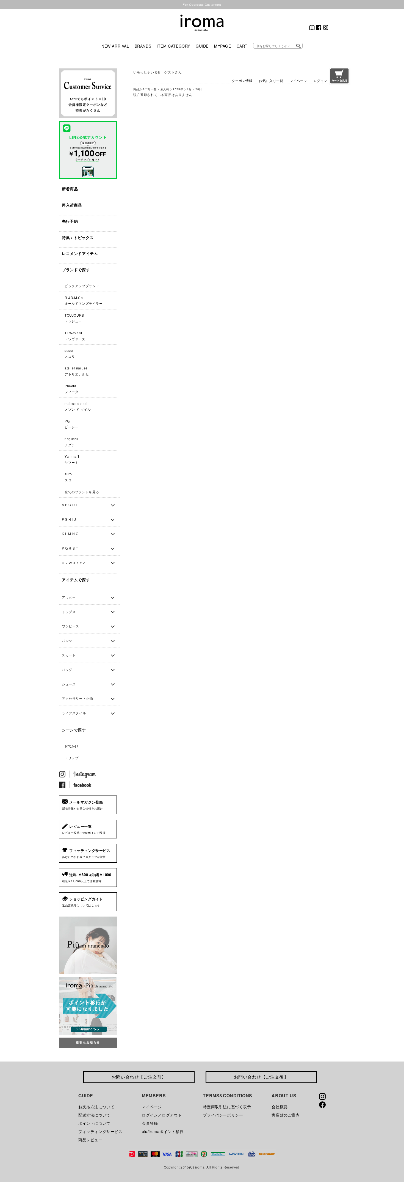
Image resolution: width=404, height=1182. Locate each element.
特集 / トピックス (78, 237)
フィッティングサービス (100, 1131)
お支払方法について (96, 1106)
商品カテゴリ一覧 (145, 89)
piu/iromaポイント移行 (163, 1131)
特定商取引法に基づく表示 (227, 1106)
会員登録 (150, 1123)
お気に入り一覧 (271, 80)
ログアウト (172, 1115)
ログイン (320, 80)
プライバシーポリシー (223, 1115)
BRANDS (143, 46)
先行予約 (70, 221)
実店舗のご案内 (286, 1115)
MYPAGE (222, 46)
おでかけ (71, 746)
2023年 (178, 89)
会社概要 (279, 1106)
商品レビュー (90, 1139)
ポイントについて (94, 1123)
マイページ (298, 80)
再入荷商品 (72, 205)
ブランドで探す (76, 269)
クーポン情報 (242, 80)
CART (242, 46)
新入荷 (165, 89)
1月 (189, 89)
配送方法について (94, 1115)
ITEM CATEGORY (173, 46)
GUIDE (202, 46)
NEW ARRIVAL (115, 46)
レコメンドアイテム (80, 253)
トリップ (71, 757)
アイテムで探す (76, 579)
